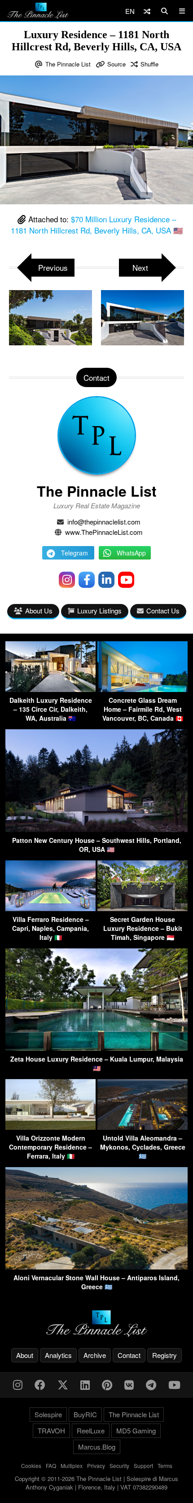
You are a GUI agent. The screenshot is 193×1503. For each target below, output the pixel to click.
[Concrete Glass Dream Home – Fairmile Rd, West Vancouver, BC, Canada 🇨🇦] (142, 689)
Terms (165, 1465)
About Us (39, 610)
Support (143, 1465)
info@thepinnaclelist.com (103, 521)
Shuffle (149, 64)
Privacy (96, 1465)
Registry (164, 1355)
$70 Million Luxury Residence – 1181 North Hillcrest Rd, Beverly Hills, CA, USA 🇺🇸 (97, 224)
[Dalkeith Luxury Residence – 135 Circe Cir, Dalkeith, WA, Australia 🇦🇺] (50, 689)
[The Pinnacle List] (96, 1323)
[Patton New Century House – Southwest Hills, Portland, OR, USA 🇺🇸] (96, 829)
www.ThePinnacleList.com (104, 532)
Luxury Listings (99, 610)
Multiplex (72, 1465)
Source (116, 64)
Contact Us (163, 610)
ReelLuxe (91, 1430)
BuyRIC (85, 1414)
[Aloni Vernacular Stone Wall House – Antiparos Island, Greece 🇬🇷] (96, 1266)
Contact (129, 1355)
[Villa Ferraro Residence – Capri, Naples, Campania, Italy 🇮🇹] (50, 908)
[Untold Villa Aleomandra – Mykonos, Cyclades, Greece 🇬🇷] (142, 1127)
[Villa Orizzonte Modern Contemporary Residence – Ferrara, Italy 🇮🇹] (50, 1127)
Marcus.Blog (96, 1446)
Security (119, 1465)
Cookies (31, 1465)
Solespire (48, 1414)
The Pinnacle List (68, 64)
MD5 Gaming (136, 1430)
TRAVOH (51, 1430)
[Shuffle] (147, 11)
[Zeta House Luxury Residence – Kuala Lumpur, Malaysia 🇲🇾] (96, 1048)
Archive (94, 1355)
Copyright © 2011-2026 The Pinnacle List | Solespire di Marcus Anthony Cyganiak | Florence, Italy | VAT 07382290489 (96, 1483)
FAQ (51, 1465)
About (24, 1355)
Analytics (58, 1355)
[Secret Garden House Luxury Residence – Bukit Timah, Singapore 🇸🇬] (142, 908)
